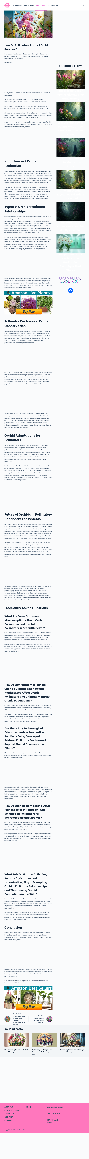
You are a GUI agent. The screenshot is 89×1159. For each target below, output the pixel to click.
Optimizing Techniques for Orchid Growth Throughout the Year (43, 1052)
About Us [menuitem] (8, 1107)
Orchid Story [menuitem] (53, 5)
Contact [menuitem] (8, 1117)
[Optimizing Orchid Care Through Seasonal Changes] (72, 1040)
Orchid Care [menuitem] (29, 5)
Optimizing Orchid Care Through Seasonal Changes (72, 1051)
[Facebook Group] (30, 1107)
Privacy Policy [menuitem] (11, 1110)
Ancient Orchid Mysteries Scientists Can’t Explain (70, 194)
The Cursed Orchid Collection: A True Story (70, 162)
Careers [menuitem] (8, 1120)
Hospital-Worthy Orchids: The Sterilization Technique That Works (70, 262)
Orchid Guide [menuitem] (41, 5)
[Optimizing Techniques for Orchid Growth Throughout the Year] (44, 1040)
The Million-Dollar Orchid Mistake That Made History (70, 94)
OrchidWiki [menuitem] (17, 5)
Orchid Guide (8, 62)
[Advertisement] (28, 78)
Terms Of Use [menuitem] (10, 1113)
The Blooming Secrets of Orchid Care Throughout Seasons (16, 1051)
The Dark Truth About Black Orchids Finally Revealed (70, 226)
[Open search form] (84, 5)
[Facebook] (27, 1107)
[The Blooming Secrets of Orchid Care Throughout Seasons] (16, 1040)
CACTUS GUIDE (53, 1113)
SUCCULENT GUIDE (55, 1107)
